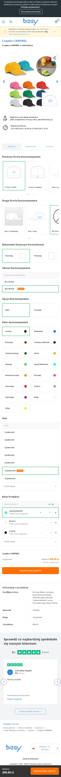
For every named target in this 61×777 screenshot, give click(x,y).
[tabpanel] (14, 175)
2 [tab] (30, 194)
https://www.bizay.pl (42, 29)
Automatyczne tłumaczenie (18, 695)
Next (57, 82)
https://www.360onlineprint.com (19, 34)
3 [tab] (33, 194)
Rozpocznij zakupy (30, 570)
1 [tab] (27, 194)
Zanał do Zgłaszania (30, 759)
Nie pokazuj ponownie (31, 11)
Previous (3, 82)
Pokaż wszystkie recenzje (29, 711)
